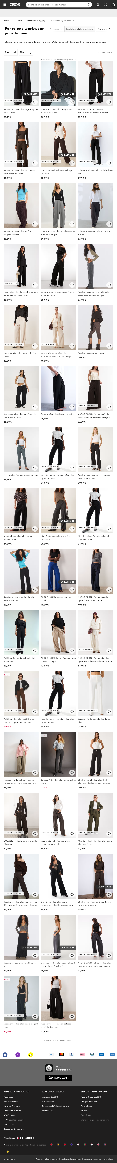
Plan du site (9, 1124)
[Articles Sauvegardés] (105, 4)
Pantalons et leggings (36, 20)
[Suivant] (109, 29)
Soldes (84, 1110)
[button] (51, 1144)
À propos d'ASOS (50, 1096)
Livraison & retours (12, 1106)
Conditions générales (92, 1159)
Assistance (8, 1096)
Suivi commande (11, 1101)
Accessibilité (108, 1159)
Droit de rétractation (12, 1110)
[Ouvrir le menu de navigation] (5, 4)
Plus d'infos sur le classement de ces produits (57, 59)
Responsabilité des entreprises (55, 1106)
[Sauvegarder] (34, 102)
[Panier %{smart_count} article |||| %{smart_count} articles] (113, 4)
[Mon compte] (98, 4)
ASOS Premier (10, 1115)
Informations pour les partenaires (95, 1119)
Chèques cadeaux (89, 1101)
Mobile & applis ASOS (91, 1096)
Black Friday (86, 1115)
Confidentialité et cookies (71, 1159)
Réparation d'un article (14, 1128)
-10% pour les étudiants (14, 1119)
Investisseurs (47, 1110)
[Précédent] (50, 29)
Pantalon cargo (106, 28)
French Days (86, 1106)
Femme (19, 20)
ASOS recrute (48, 1101)
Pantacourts (56, 28)
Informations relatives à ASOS (46, 1159)
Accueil (7, 20)
